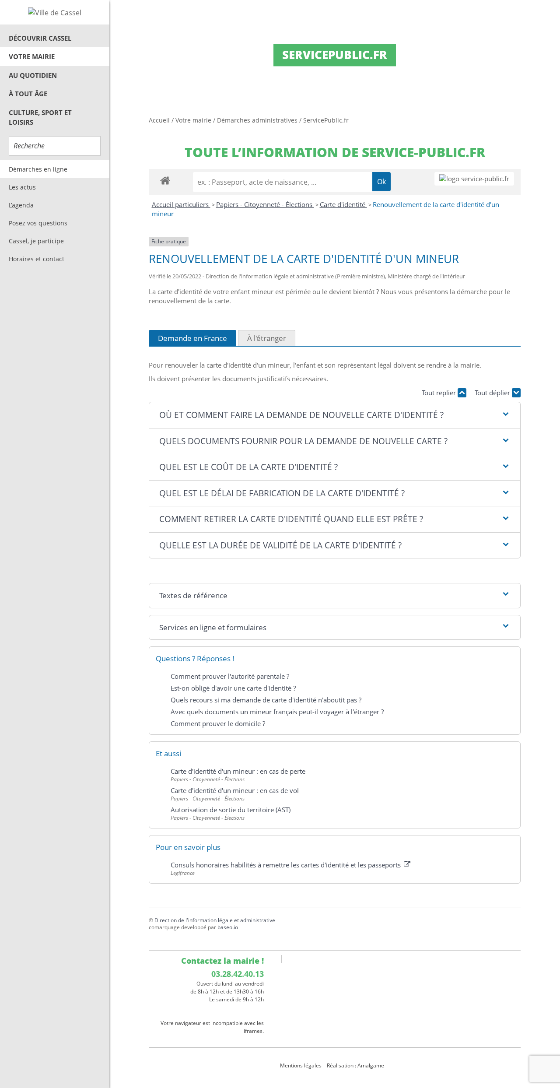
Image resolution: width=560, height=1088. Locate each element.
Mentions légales (301, 1065)
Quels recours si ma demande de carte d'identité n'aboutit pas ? (266, 699)
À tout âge (28, 93)
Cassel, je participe (36, 241)
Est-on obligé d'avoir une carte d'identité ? (233, 688)
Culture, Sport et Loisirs (40, 117)
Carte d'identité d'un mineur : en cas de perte (238, 771)
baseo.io (227, 927)
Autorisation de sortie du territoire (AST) (230, 809)
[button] (334, 415)
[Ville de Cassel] (54, 12)
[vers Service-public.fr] (474, 179)
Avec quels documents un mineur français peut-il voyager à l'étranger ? (277, 711)
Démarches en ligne (38, 169)
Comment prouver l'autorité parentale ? (230, 676)
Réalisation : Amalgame (356, 1065)
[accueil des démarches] (165, 180)
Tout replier (440, 392)
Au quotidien (33, 75)
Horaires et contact (36, 259)
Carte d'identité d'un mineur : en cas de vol (235, 790)
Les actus (22, 187)
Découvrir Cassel (40, 38)
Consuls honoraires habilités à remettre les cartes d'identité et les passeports (286, 864)
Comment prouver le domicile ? (218, 723)
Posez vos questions (38, 223)
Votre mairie (32, 56)
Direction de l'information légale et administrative (214, 920)
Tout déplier (493, 392)
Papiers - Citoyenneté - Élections (265, 204)
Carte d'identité (343, 204)
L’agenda (21, 205)
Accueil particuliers (181, 204)
